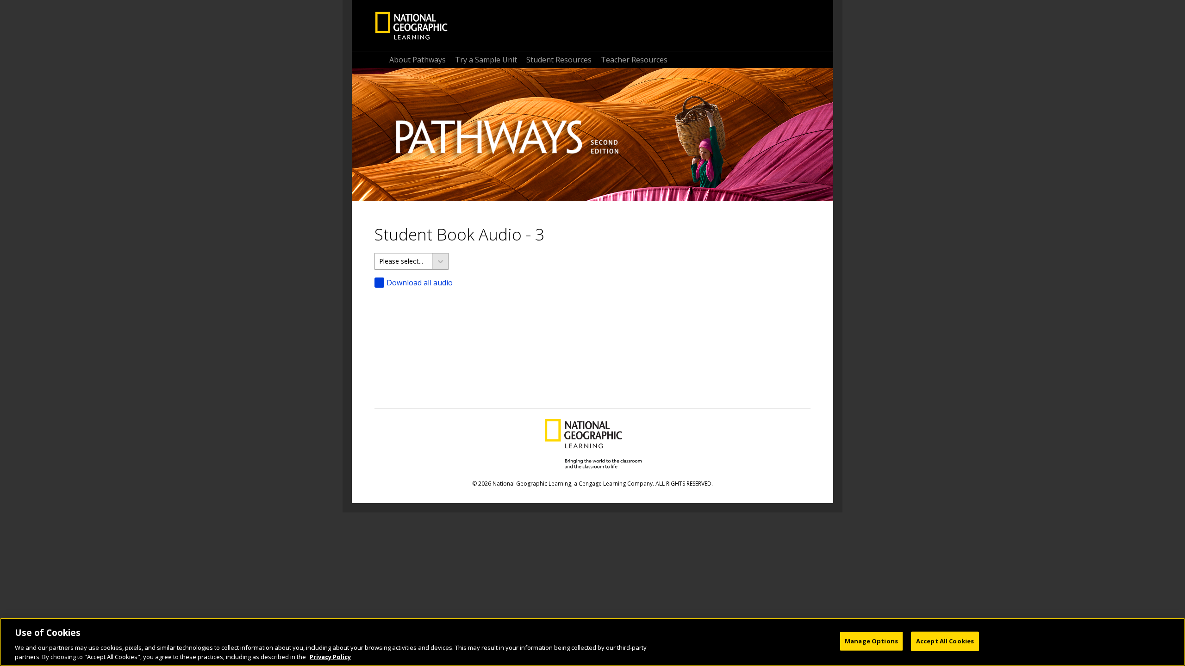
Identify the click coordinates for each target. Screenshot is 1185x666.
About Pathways (417, 60)
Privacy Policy (330, 656)
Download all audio (420, 283)
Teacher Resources (634, 60)
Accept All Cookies (945, 641)
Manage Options (871, 641)
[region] (592, 642)
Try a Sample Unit (486, 60)
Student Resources (559, 60)
